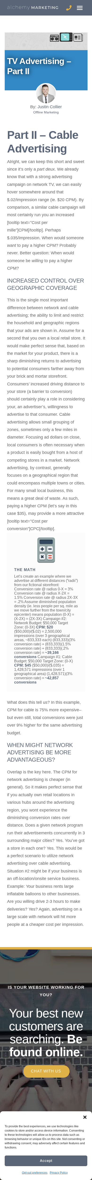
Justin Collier (50, 106)
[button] (85, 1117)
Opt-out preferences (34, 1172)
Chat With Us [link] (46, 1071)
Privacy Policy (59, 1172)
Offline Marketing (46, 112)
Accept (46, 1160)
